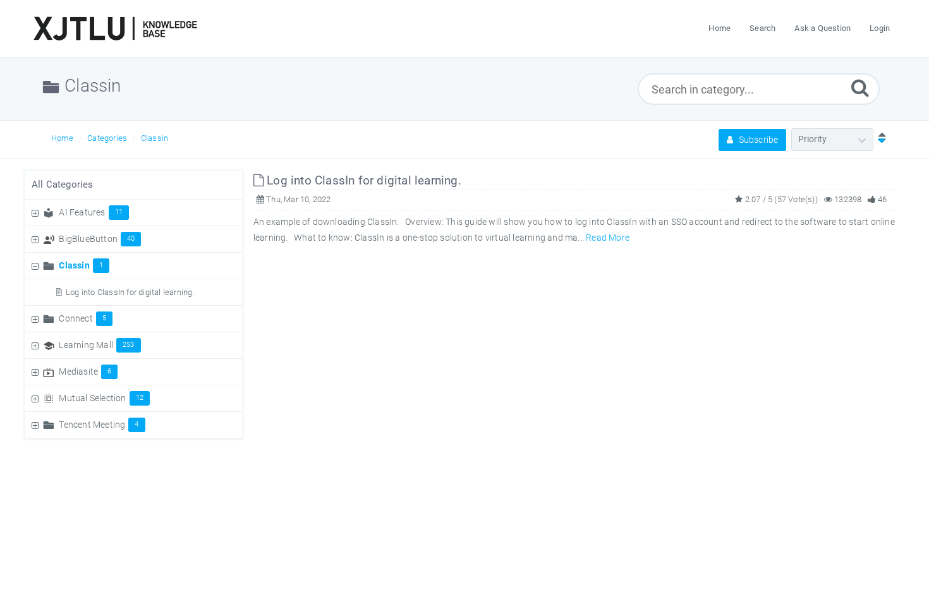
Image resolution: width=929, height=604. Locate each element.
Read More (607, 238)
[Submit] (860, 87)
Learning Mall (96, 345)
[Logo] (115, 28)
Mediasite (85, 371)
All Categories (63, 184)
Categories (107, 138)
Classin (154, 138)
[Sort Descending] (879, 139)
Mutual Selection (101, 398)
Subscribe (757, 140)
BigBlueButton (97, 239)
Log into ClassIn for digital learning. (130, 292)
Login (880, 28)
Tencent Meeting (98, 425)
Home (62, 138)
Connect (82, 318)
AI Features (91, 212)
